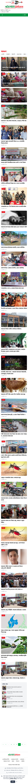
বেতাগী (2, 54)
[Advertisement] (14, 33)
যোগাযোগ (22, 759)
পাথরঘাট (8, 54)
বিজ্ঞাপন (17, 761)
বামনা (25, 54)
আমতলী (13, 54)
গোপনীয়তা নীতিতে (13, 778)
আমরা (13, 761)
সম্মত (13, 781)
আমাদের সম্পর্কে (7, 761)
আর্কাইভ (22, 761)
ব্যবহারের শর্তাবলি (14, 759)
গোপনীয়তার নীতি (5, 759)
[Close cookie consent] (17, 782)
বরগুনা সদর (19, 54)
